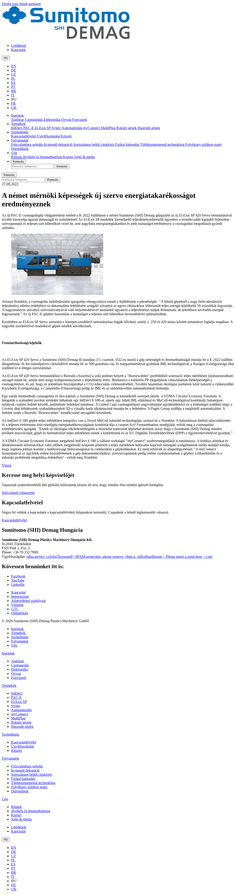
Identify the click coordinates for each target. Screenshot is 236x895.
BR (13, 91)
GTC (15, 609)
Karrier (68, 157)
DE (13, 70)
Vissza (6, 465)
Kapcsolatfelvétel (24, 136)
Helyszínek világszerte (18, 493)
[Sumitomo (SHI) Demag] (66, 38)
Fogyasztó (79, 120)
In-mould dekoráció (58, 144)
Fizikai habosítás (127, 144)
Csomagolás (34, 120)
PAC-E (29, 128)
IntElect (17, 128)
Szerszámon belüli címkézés (94, 144)
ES (13, 83)
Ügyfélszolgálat (49, 136)
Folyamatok (19, 140)
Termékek (18, 124)
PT (13, 87)
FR (13, 103)
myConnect (92, 128)
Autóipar (18, 120)
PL (13, 78)
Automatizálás (72, 128)
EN (13, 66)
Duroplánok (20, 149)
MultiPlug (108, 128)
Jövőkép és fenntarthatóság (43, 157)
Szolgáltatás (19, 132)
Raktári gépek (127, 128)
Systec (56, 128)
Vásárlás (17, 605)
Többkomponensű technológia (162, 144)
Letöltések (18, 46)
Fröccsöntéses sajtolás (27, 144)
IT (13, 95)
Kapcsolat (18, 50)
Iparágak (17, 115)
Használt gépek (149, 128)
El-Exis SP (43, 128)
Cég (14, 153)
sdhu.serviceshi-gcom (119, 557)
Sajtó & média (84, 157)
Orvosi (66, 120)
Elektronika (52, 120)
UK (14, 108)
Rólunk (17, 157)
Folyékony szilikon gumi (203, 144)
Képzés (66, 136)
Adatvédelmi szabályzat (28, 601)
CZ (13, 74)
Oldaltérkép (19, 613)
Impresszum (20, 596)
